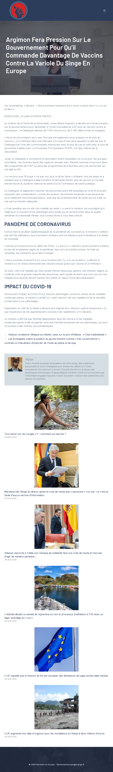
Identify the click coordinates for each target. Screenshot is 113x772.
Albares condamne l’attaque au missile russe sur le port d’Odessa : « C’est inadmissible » (57, 334)
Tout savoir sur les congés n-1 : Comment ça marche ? (35, 433)
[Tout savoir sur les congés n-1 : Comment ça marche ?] (56, 428)
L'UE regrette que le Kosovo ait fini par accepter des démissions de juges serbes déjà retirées (56, 675)
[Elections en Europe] (19, 10)
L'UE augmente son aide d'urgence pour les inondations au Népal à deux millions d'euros (54, 733)
